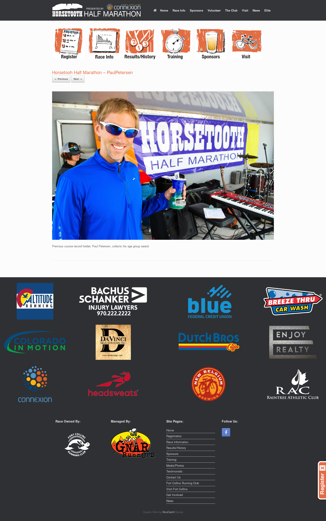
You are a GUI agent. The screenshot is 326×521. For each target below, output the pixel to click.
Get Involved (174, 495)
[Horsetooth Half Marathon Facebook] (226, 432)
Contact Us (173, 477)
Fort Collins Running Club (182, 483)
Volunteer (214, 10)
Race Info (179, 10)
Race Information (177, 442)
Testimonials (174, 471)
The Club (231, 10)
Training (171, 459)
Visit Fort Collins (177, 489)
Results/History (176, 448)
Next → (78, 79)
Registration (174, 436)
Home (164, 10)
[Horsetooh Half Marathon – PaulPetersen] (163, 238)
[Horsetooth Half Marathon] (96, 10)
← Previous (61, 79)
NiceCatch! (169, 512)
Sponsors (196, 10)
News (256, 10)
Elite (267, 10)
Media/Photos (175, 465)
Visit (245, 10)
